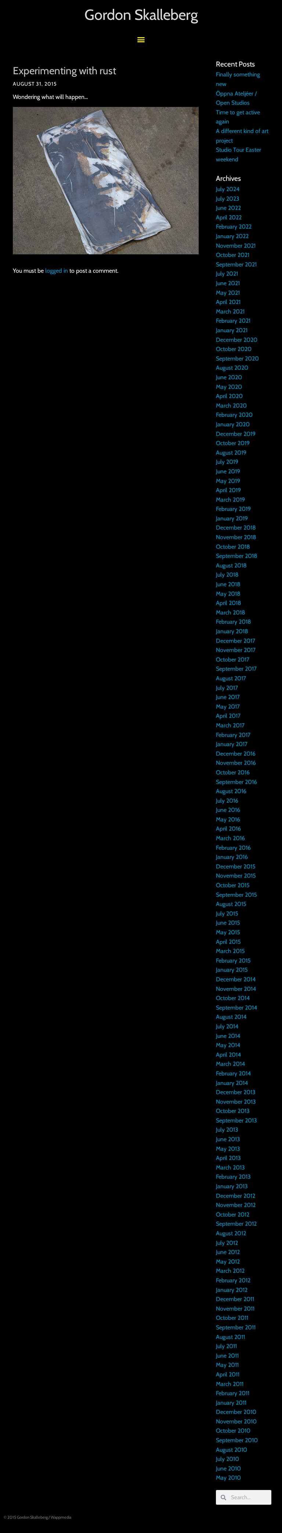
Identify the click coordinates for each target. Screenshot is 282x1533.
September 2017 (236, 668)
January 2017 (231, 744)
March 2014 (230, 1063)
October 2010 (233, 1430)
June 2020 (229, 377)
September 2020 (237, 358)
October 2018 (233, 546)
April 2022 (229, 217)
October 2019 (233, 443)
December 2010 (236, 1411)
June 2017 (228, 697)
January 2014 (232, 1082)
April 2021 (228, 301)
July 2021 (227, 273)
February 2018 (233, 621)
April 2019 (228, 490)
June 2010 (228, 1468)
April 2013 (228, 1157)
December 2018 (236, 527)
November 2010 (236, 1421)
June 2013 (228, 1139)
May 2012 (228, 1261)
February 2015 (233, 960)
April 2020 (229, 396)
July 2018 (227, 574)
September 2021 (236, 264)
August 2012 (231, 1233)
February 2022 (234, 226)
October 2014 (233, 998)
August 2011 (230, 1336)
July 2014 (227, 1026)
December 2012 (235, 1195)
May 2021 (228, 292)
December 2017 (235, 640)
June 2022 (228, 207)
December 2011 (235, 1299)
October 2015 (233, 885)
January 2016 (232, 856)
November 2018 (236, 537)
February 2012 (233, 1280)
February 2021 (233, 320)
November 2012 (236, 1204)
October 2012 (232, 1214)
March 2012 (230, 1270)
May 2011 (227, 1364)
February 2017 (233, 734)
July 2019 (227, 461)
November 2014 (236, 988)
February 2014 (233, 1073)
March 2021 (230, 311)
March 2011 (229, 1383)
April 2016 (228, 828)
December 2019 (236, 433)
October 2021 (232, 254)
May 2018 (228, 593)
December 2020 (236, 339)
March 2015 (230, 951)
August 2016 (231, 791)
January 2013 (232, 1186)
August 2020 (232, 367)
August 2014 (231, 1016)
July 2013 (227, 1129)
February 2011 (232, 1393)
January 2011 (231, 1402)
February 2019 (233, 508)
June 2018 (228, 584)
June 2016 (228, 809)
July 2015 (227, 913)
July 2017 (227, 687)
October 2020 (234, 348)
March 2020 (231, 405)
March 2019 (230, 499)
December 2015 (236, 866)
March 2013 (230, 1167)
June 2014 (228, 1035)
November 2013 (236, 1101)
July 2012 (227, 1242)
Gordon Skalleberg (141, 15)
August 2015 (231, 903)
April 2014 (228, 1054)
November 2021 (236, 245)
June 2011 (227, 1355)
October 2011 (232, 1317)
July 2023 (227, 198)
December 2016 (236, 753)
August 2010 (231, 1449)
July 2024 (227, 189)
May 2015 (228, 932)
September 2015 (236, 894)
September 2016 (236, 781)
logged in (56, 270)
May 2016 (228, 819)
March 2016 (230, 838)
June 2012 (228, 1252)
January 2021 (231, 330)
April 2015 (228, 941)
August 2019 (231, 452)
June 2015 (228, 922)
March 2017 (230, 725)
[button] (141, 39)
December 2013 (236, 1092)
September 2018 (236, 555)
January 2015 (232, 969)
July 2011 (226, 1346)
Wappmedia (61, 1517)
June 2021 (228, 283)
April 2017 (228, 715)
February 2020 (234, 414)
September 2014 (236, 1007)
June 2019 (228, 471)
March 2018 (230, 612)
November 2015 (236, 875)
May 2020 (229, 386)
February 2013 (233, 1176)
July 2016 (227, 800)
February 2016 (233, 847)
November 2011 (235, 1308)
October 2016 (233, 772)
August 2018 (231, 565)
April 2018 (228, 602)
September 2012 (236, 1223)
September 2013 (236, 1120)
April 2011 (227, 1374)
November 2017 (236, 649)
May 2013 (228, 1148)
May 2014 (228, 1045)
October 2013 (233, 1110)
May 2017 (228, 706)
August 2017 (231, 678)
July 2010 (227, 1458)
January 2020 (233, 424)
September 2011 (236, 1327)
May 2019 (228, 480)
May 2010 (228, 1477)
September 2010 (237, 1440)
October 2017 (232, 659)
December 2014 (236, 979)
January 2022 (232, 236)
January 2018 (232, 631)
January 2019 (232, 518)
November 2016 (236, 762)
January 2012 (231, 1289)
